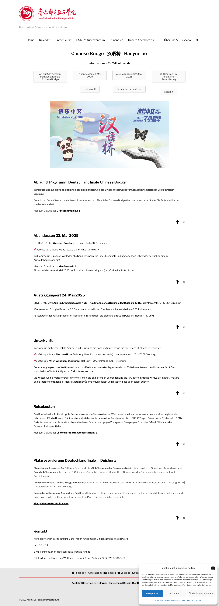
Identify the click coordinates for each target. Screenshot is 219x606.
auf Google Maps (60, 361)
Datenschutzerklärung (180, 600)
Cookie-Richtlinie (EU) (135, 583)
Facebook (80, 572)
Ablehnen (175, 593)
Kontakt (76, 583)
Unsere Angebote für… (142, 40)
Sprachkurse (63, 40)
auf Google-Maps (59, 354)
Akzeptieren (152, 593)
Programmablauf (68, 210)
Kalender (45, 40)
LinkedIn (111, 572)
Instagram (96, 572)
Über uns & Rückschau (178, 40)
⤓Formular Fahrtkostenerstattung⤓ (76, 432)
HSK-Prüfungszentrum (90, 40)
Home (30, 40)
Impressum (196, 600)
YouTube (125, 572)
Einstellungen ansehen (201, 593)
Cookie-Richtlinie (162, 600)
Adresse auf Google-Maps (50, 249)
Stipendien (116, 40)
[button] (213, 568)
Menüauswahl (66, 266)
